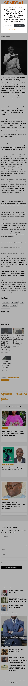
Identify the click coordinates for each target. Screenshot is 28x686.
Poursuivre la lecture (14, 29)
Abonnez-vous (19, 25)
